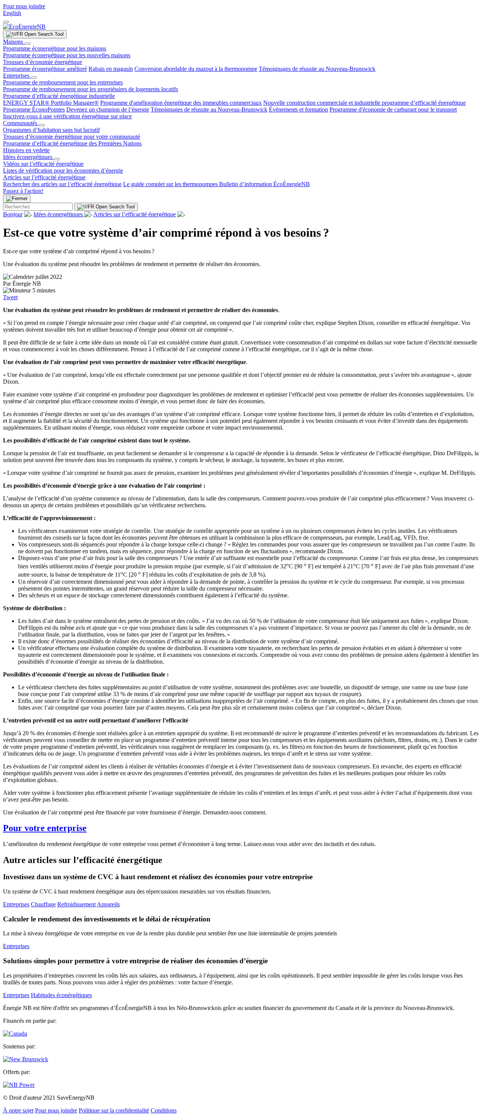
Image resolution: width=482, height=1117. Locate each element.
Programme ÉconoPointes (34, 109)
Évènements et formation (298, 109)
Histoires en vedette (26, 150)
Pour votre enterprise (45, 828)
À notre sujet (18, 1110)
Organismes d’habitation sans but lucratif (51, 130)
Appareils (108, 904)
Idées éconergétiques (28, 157)
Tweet (10, 297)
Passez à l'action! (23, 191)
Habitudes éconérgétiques (61, 995)
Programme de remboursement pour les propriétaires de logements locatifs (90, 89)
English (12, 13)
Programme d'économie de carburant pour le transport (393, 109)
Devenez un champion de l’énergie (107, 109)
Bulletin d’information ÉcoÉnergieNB (264, 184)
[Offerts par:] (19, 1085)
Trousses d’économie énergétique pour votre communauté (71, 136)
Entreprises (17, 75)
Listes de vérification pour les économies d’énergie (63, 170)
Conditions (164, 1110)
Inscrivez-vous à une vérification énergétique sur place (67, 116)
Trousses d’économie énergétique (42, 62)
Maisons (13, 41)
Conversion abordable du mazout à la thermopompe (195, 69)
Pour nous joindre (24, 6)
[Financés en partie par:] (15, 1033)
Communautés (21, 123)
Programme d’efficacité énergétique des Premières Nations (72, 143)
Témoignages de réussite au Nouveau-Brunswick (317, 69)
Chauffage (43, 904)
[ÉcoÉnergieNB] (24, 26)
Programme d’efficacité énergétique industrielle (59, 96)
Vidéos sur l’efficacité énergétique (43, 164)
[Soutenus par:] (25, 1059)
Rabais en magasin (110, 69)
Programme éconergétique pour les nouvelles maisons (66, 55)
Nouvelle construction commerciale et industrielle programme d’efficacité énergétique (364, 102)
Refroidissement (76, 904)
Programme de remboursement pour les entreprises (63, 82)
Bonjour (13, 214)
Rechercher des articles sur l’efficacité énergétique (62, 184)
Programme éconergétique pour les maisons (54, 48)
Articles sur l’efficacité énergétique (44, 177)
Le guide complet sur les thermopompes (171, 184)
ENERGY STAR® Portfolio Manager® (51, 102)
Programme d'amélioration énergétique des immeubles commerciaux (181, 102)
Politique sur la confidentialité (114, 1110)
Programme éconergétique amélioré (45, 69)
